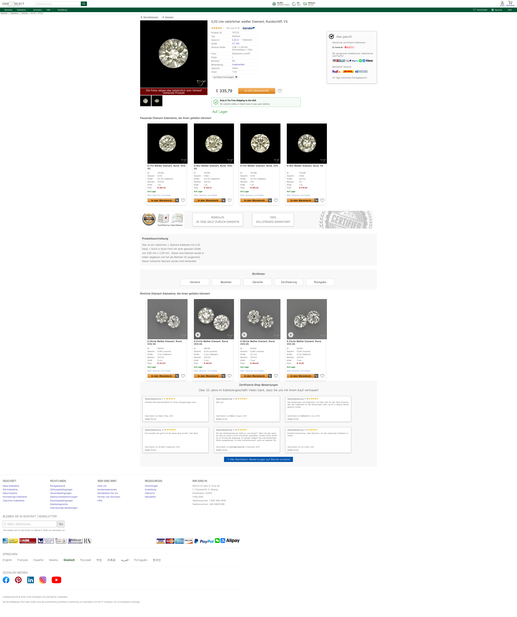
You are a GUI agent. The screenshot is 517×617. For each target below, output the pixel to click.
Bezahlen (226, 282)
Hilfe (50, 9)
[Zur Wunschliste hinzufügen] (280, 91)
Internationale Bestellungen (63, 507)
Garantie (257, 282)
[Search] (84, 3)
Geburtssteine (10, 493)
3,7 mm (235, 43)
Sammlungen (151, 485)
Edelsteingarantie (59, 504)
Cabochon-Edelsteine (13, 500)
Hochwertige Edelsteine (15, 496)
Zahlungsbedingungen (61, 489)
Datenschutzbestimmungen (64, 496)
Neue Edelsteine (11, 485)
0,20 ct (236, 40)
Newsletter (150, 496)
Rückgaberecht (57, 485)
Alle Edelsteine (10, 489)
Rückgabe (320, 282)
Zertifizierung (289, 282)
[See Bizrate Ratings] (249, 28)
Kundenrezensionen (107, 489)
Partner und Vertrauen (108, 496)
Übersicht (150, 493)
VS (233, 61)
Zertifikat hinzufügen (223, 77)
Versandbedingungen (60, 493)
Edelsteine (23, 9)
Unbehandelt (238, 64)
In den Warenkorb (256, 90)
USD (510, 10)
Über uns (102, 485)
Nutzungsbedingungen (61, 500)
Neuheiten (37, 10)
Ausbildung (62, 10)
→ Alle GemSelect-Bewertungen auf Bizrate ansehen (258, 459)
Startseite (8, 10)
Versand (195, 282)
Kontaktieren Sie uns (107, 493)
